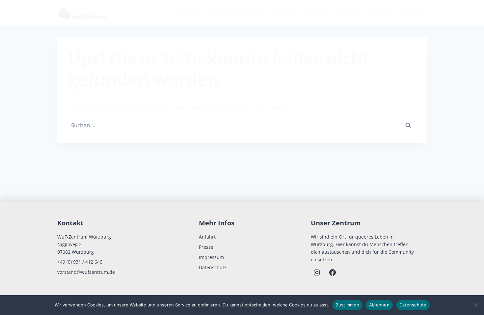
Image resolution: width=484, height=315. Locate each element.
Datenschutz (213, 267)
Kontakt (412, 13)
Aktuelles (189, 13)
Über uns (382, 13)
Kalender (285, 13)
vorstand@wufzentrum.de (86, 272)
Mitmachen (348, 13)
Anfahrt (207, 237)
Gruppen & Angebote (237, 13)
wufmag (315, 13)
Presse (206, 247)
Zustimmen (347, 304)
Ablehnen (379, 304)
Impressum (211, 257)
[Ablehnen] (475, 305)
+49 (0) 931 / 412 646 (79, 262)
